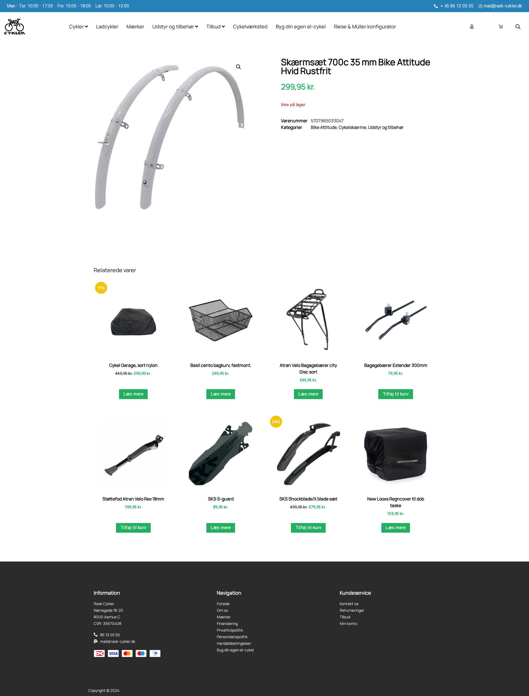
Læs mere (133, 394)
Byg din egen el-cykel (301, 26)
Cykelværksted (250, 26)
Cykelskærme (352, 127)
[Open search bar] (518, 26)
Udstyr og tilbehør (386, 127)
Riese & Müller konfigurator (365, 26)
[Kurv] (501, 26)
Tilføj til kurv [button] (396, 394)
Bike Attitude (324, 127)
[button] (239, 67)
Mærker (135, 26)
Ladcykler (107, 26)
